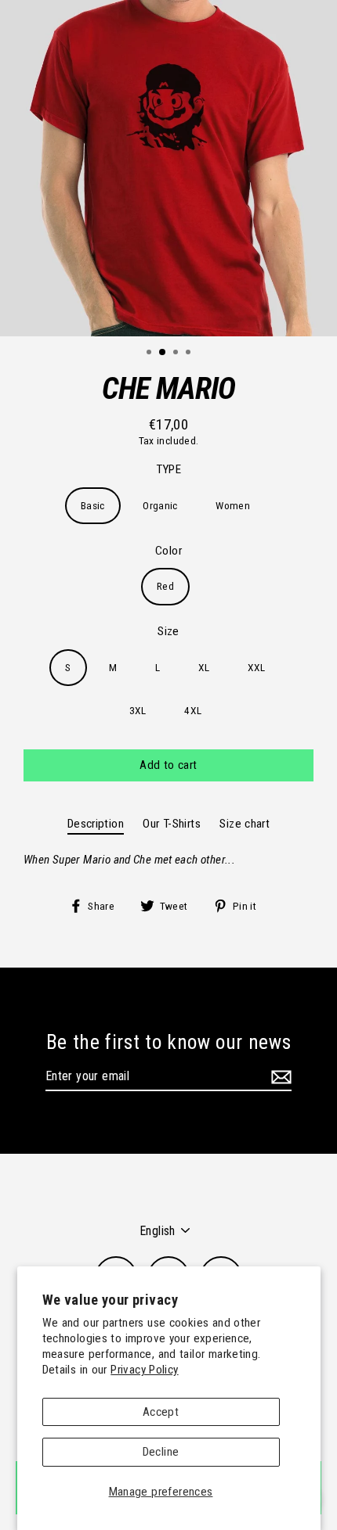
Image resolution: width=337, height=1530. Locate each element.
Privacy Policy (144, 1370)
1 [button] (150, 353)
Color (168, 551)
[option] (168, 168)
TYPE (169, 469)
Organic (160, 505)
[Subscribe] (279, 1076)
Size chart (244, 824)
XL (204, 667)
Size (168, 631)
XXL (257, 667)
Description (95, 824)
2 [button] (163, 353)
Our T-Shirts (172, 824)
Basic (93, 505)
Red (165, 586)
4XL (192, 710)
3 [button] (177, 353)
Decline (161, 1452)
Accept (161, 1412)
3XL (138, 710)
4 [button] (190, 353)
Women (233, 505)
